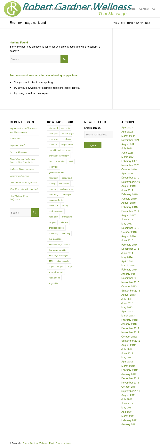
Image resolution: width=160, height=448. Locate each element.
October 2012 (129, 336)
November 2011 (130, 382)
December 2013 (130, 278)
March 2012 (128, 366)
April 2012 (127, 361)
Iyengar (52, 188)
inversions (64, 183)
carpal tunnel (67, 144)
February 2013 (129, 320)
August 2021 (128, 144)
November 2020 (130, 165)
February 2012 (129, 370)
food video (54, 166)
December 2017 (130, 211)
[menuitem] (30, 8)
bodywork (53, 138)
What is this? (15, 138)
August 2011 (128, 395)
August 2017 (128, 215)
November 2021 (130, 140)
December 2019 (130, 177)
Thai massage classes (59, 244)
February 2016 (129, 244)
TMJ (51, 260)
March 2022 (128, 136)
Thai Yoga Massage (58, 255)
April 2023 (127, 127)
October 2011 (129, 386)
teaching (66, 233)
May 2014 (126, 257)
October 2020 (129, 169)
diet (50, 161)
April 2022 (127, 131)
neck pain (53, 216)
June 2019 (127, 190)
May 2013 (126, 307)
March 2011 (128, 416)
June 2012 (127, 353)
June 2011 (127, 403)
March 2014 (128, 265)
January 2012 (129, 374)
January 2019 (129, 198)
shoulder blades (56, 227)
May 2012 (126, 357)
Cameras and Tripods (19, 175)
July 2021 (126, 148)
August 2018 (128, 202)
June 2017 (127, 219)
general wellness (57, 172)
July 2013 (126, 299)
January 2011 (129, 424)
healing (52, 183)
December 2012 (130, 328)
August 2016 (128, 236)
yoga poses (54, 277)
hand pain (53, 177)
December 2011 (130, 378)
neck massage (56, 211)
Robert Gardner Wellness (35, 442)
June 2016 (127, 240)
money (65, 205)
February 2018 (129, 207)
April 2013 (127, 311)
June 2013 (127, 303)
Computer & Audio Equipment (23, 182)
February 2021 (129, 161)
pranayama (67, 216)
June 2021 (127, 152)
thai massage (55, 238)
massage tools (56, 199)
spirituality (53, 233)
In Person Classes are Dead (22, 168)
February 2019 (129, 194)
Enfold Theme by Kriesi (60, 442)
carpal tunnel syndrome (60, 150)
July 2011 (126, 399)
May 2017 (126, 223)
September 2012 (130, 340)
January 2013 (129, 324)
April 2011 (127, 412)
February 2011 (129, 420)
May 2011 (126, 407)
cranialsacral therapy (59, 155)
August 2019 (128, 186)
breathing (66, 138)
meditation (53, 205)
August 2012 (128, 345)
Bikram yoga (68, 133)
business (53, 144)
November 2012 (130, 332)
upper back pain (56, 266)
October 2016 (129, 232)
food (71, 161)
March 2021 (128, 156)
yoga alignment (56, 272)
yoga (70, 266)
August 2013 (128, 294)
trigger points (63, 260)
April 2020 (127, 173)
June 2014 (127, 253)
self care (64, 222)
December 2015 (130, 248)
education (60, 161)
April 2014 (127, 261)
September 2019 (130, 182)
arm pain (65, 127)
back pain (53, 133)
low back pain (66, 188)
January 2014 (129, 274)
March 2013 (128, 315)
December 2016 (130, 228)
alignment (53, 127)
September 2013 (130, 290)
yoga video (54, 283)
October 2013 (129, 286)
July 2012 (126, 349)
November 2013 (130, 282)
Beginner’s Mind (17, 145)
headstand (67, 177)
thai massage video (58, 249)
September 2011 (130, 391)
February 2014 (129, 269)
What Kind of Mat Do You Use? (24, 189)
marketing (53, 194)
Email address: (92, 128)
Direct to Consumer (18, 151)
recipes (52, 222)
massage (66, 194)
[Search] (153, 8)
